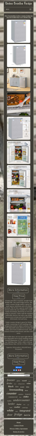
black (10, 386)
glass (18, 381)
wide (28, 404)
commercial (12, 397)
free (20, 397)
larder (11, 403)
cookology (25, 407)
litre (16, 387)
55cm (26, 390)
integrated (25, 410)
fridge (18, 414)
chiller (26, 397)
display (19, 404)
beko (27, 387)
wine (29, 383)
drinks (9, 383)
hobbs (9, 401)
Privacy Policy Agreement (19, 429)
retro (24, 404)
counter (12, 393)
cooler (17, 407)
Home (19, 422)
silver (29, 381)
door (9, 414)
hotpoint (28, 394)
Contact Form (18, 425)
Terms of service (18, 432)
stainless (20, 394)
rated (11, 407)
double (22, 387)
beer (15, 384)
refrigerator (21, 384)
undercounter (21, 400)
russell (24, 381)
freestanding (16, 389)
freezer (11, 380)
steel (16, 411)
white (10, 410)
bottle (27, 415)
